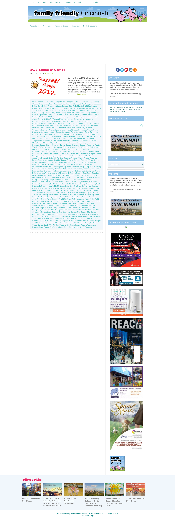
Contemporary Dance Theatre (44, 151)
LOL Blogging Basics (51, 175)
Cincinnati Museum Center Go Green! (73, 125)
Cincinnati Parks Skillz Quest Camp (57, 138)
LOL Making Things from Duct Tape (53, 180)
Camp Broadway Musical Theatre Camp (74, 110)
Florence (93, 158)
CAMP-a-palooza (39, 115)
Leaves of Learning (60, 173)
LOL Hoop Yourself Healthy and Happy (72, 177)
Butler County (66, 108)
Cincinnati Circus (76, 123)
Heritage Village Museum (60, 164)
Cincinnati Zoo (86, 141)
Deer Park (36, 154)
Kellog (98, 167)
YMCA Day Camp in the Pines (61, 225)
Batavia (65, 106)
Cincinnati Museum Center (47, 125)
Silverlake (36, 205)
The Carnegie (69, 210)
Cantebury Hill (87, 115)
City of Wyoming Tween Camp (58, 145)
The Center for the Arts (85, 210)
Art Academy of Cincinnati (70, 104)
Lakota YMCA (45, 173)
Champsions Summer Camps (88, 117)
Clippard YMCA (76, 147)
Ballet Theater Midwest (51, 106)
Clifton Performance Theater (57, 147)
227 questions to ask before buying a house (125, 110)
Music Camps (73, 195)
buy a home (127, 107)
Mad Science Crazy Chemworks (82, 184)
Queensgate (51, 201)
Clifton (42, 147)
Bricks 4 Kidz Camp (52, 108)
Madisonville (60, 188)
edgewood (36, 158)
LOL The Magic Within (79, 182)
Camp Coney (44, 112)
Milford (75, 192)
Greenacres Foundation (57, 162)
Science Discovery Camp (61, 203)
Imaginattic (37, 167)
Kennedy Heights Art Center (58, 169)
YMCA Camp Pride (81, 223)
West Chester (37, 218)
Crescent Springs (92, 151)
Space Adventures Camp (85, 205)
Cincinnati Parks (68, 132)
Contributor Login (87, 515)
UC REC (35, 216)
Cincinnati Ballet (39, 121)
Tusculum (92, 214)
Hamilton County (74, 162)
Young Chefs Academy (83, 227)
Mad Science (44, 184)
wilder (46, 218)
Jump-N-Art (90, 167)
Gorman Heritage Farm (83, 160)
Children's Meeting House (53, 119)
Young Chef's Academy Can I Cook (58, 227)
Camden (76, 108)
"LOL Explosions (84, 102)
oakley (93, 197)
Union (42, 216)
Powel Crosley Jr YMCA (57, 199)
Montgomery (83, 192)
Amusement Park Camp (48, 104)
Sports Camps (38, 208)
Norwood (86, 197)
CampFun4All (74, 115)
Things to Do (59, 102)
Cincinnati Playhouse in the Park (65, 141)
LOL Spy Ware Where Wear (80, 180)
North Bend (76, 197)
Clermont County (79, 145)
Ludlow (35, 184)
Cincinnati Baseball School (58, 123)
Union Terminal (51, 216)
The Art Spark (57, 210)
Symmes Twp (44, 210)
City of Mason (43, 143)
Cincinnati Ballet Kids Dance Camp (60, 121)
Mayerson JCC (50, 192)
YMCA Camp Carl (78, 218)
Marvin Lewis (70, 188)
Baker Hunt (37, 106)
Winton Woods (56, 218)
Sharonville (89, 203)
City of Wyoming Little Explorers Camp (66, 143)
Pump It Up (89, 199)
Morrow (93, 192)
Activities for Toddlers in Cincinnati (70, 500)
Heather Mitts (43, 164)
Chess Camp (37, 119)
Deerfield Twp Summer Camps (54, 154)
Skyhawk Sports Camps (51, 205)
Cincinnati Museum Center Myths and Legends (51, 130)
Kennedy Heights (39, 169)
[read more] (81, 94)
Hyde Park (89, 164)
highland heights (77, 164)
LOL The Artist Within (60, 182)
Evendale (45, 158)
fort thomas (48, 160)
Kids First (95, 169)
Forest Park (37, 160)
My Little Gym (85, 195)
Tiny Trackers (81, 214)
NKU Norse (66, 197)
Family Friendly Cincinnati (87, 15)
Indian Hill (52, 167)
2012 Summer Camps (47, 70)
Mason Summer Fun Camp (72, 190)
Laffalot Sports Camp (91, 171)
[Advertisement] (87, 46)
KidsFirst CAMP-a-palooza (43, 171)
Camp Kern (79, 112)
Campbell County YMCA (58, 115)
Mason (80, 188)
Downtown (84, 154)
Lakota (35, 173)
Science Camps (43, 203)
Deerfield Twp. (73, 154)
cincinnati (69, 119)
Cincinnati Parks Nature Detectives (60, 136)
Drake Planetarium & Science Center (69, 156)
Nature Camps (47, 197)
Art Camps (86, 104)
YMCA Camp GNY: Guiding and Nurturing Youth (62, 221)
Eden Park (89, 156)
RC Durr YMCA (63, 201)
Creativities (80, 151)
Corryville (62, 151)
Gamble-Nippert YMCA (63, 160)
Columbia (64, 149)
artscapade (96, 104)
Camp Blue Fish (50, 110)
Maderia (51, 188)
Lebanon (72, 173)
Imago (45, 167)
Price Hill (71, 199)
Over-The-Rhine (39, 199)
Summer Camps (51, 208)
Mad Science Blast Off (59, 184)
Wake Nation (82, 216)
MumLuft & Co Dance (58, 195)
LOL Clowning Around (70, 175)
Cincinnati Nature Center (51, 132)
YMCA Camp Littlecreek (42, 223)
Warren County (95, 216)
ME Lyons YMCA (64, 192)
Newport (57, 197)
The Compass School (67, 212)
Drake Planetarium (45, 156)
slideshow (65, 205)
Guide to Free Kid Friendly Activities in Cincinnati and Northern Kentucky (52, 502)
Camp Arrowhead (87, 108)
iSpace (60, 167)
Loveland (93, 182)
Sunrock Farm (65, 208)
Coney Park (84, 149)
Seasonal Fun (47, 102)
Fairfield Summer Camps (67, 158)
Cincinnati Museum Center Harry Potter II (75, 128)
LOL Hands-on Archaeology (43, 177)
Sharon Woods (78, 203)
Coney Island (73, 149)
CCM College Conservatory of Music (61, 117)
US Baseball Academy (68, 216)
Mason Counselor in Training (48, 190)
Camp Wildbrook (92, 112)
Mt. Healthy (43, 195)
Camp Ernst (55, 112)
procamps (79, 199)
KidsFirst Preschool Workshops (68, 171)
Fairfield (52, 158)
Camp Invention (67, 112)
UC (98, 214)
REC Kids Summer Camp (80, 201)
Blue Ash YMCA (84, 106)
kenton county (76, 169)
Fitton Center (83, 158)
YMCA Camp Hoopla (92, 221)
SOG (72, 205)
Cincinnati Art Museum (83, 119)
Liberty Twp (81, 173)
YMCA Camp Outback (63, 223)
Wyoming (66, 218)
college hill (88, 147)
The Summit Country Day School (61, 214)
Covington (70, 151)
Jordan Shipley (78, 167)
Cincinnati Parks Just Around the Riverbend (62, 134)
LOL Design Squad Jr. (88, 175)
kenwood (86, 169)
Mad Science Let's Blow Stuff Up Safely (70, 186)
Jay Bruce (68, 167)
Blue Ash (72, 106)
